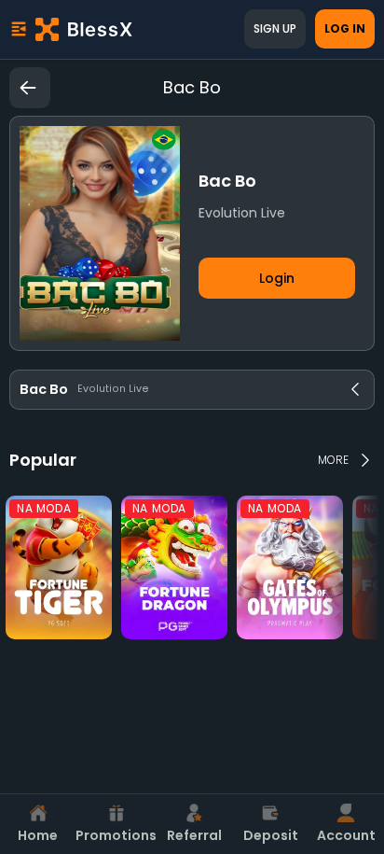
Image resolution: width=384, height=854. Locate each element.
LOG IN (344, 28)
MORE (333, 460)
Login (277, 278)
